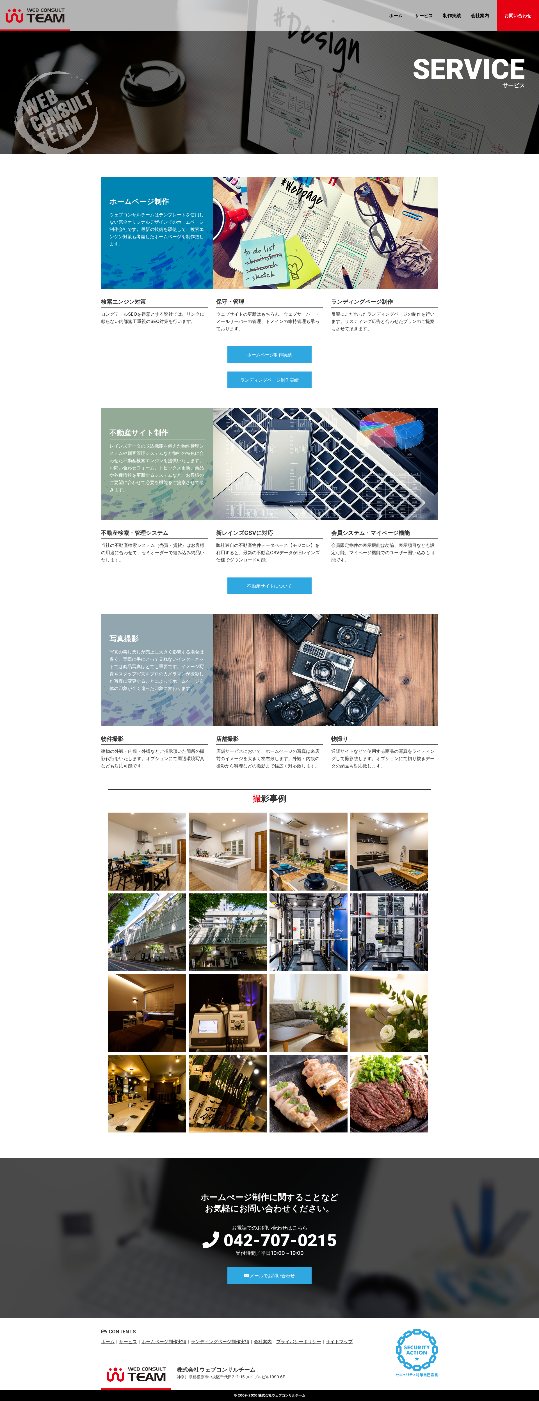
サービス (424, 15)
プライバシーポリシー (298, 1341)
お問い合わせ (517, 15)
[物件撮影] (147, 852)
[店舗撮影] (147, 1013)
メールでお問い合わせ (272, 1275)
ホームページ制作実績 (269, 354)
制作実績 (452, 15)
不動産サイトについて (269, 586)
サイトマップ (339, 1341)
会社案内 (480, 15)
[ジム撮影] (309, 932)
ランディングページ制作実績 (269, 380)
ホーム (396, 15)
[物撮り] (309, 1094)
